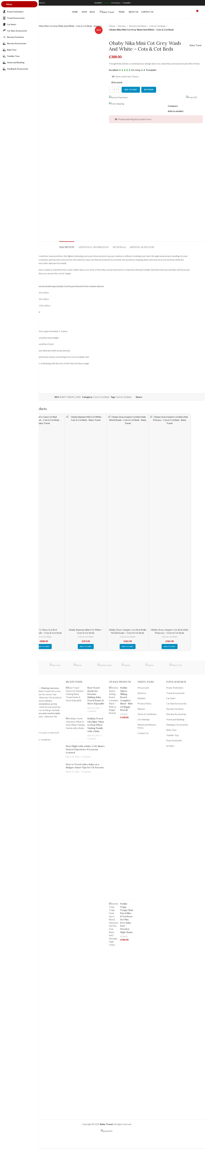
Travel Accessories (175, 693)
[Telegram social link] (196, 3)
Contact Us (143, 733)
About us (142, 693)
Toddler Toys (172, 735)
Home (112, 26)
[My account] (187, 12)
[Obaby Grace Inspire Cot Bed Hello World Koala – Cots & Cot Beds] (127, 521)
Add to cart (130, 89)
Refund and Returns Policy (147, 726)
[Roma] (83, 667)
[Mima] (155, 667)
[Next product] (117, 36)
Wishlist (141, 698)
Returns (141, 708)
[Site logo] (107, 11)
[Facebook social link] (182, 3)
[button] (44, 646)
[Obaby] (131, 667)
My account (143, 687)
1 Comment (86, 757)
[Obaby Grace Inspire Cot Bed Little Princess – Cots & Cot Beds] (169, 521)
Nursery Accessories (176, 714)
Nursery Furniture (137, 26)
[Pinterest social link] (189, 3)
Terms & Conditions (147, 714)
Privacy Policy (144, 703)
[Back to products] (114, 36)
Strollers (170, 745)
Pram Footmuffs (174, 740)
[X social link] (185, 3)
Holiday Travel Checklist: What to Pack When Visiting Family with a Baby (95, 725)
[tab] (66, 245)
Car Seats (170, 698)
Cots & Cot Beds (157, 26)
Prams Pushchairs (174, 687)
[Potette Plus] (107, 667)
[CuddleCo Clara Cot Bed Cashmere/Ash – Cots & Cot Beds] (43, 521)
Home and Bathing (175, 719)
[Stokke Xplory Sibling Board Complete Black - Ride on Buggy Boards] (113, 792)
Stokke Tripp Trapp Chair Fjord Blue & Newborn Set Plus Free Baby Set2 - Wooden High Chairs (126, 918)
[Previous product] (110, 36)
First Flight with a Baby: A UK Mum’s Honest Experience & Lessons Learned (85, 749)
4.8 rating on (113, 3)
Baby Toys (171, 729)
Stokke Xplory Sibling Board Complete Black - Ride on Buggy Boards (126, 698)
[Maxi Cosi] (179, 667)
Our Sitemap (144, 719)
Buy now (148, 89)
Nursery (122, 26)
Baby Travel (195, 45)
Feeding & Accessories (177, 724)
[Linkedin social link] (192, 3)
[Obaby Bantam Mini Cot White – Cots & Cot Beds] (85, 521)
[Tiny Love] (59, 667)
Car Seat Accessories (176, 703)
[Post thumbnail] (75, 699)
